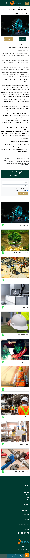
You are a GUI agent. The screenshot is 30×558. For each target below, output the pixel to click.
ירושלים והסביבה (10, 157)
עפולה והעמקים (21, 163)
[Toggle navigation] (27, 3)
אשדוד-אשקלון (16, 158)
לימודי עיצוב (26, 519)
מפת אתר (27, 507)
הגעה (28, 502)
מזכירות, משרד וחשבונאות (23, 524)
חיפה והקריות (4, 157)
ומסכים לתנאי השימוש (20, 190)
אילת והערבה (19, 161)
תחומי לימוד (20, 8)
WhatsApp (22, 39)
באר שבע (27, 163)
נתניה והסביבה (26, 160)
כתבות (28, 497)
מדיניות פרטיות (26, 504)
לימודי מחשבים (26, 517)
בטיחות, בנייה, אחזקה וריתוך (20, 9)
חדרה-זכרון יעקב (8, 160)
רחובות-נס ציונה (26, 161)
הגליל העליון (7, 161)
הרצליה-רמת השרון (9, 158)
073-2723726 (8, 39)
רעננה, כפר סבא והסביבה (17, 160)
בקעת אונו (8, 163)
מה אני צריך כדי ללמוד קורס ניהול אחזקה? (19, 48)
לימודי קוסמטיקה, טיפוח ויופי (23, 522)
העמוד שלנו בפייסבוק (22, 549)
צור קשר (27, 494)
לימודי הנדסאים (26, 514)
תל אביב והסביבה (18, 157)
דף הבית (27, 8)
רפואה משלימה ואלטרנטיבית (23, 527)
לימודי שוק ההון (26, 529)
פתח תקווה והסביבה (25, 165)
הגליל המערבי (13, 161)
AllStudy (24, 167)
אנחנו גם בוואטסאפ (23, 552)
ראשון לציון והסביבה (24, 158)
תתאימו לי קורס (23, 193)
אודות (28, 499)
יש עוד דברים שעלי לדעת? (22, 51)
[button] (27, 555)
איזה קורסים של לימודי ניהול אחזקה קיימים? (18, 45)
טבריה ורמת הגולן (14, 163)
